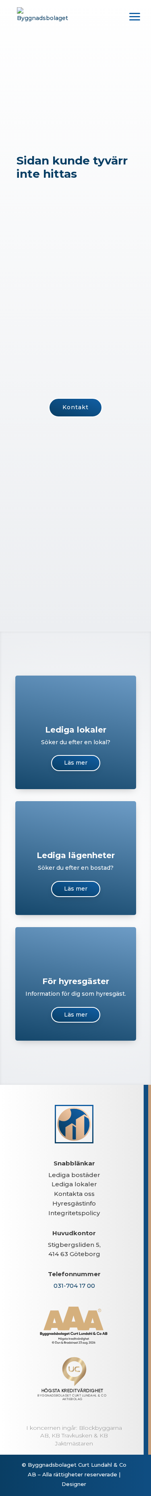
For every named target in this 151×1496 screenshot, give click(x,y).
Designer (74, 1484)
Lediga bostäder (74, 1175)
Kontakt (75, 407)
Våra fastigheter (76, 563)
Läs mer (75, 762)
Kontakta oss (74, 1194)
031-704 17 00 (74, 1285)
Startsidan (76, 472)
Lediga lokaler (74, 1184)
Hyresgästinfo (74, 1203)
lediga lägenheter (88, 260)
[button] (135, 16)
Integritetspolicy (74, 1213)
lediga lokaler (37, 270)
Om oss (75, 518)
